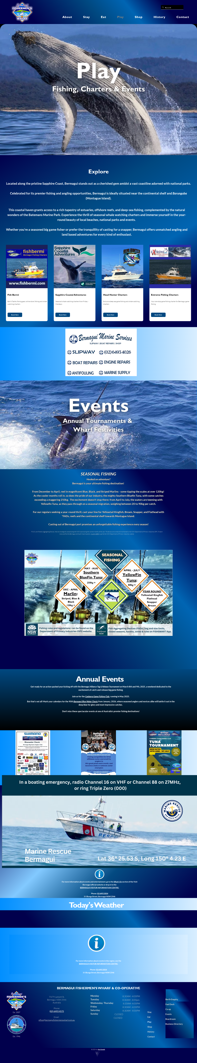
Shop (149, 1027)
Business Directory (174, 1024)
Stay (149, 1012)
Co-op (168, 1009)
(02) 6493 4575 (57, 1011)
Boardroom (170, 1019)
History (150, 1031)
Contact (151, 1036)
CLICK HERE (95, 534)
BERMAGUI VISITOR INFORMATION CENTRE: (99, 888)
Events (168, 1014)
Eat (148, 1017)
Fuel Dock (169, 1004)
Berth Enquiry (171, 999)
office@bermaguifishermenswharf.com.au (57, 1020)
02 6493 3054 (102, 893)
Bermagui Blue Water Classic (86, 701)
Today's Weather (96, 904)
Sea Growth (101, 1049)
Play (149, 1022)
